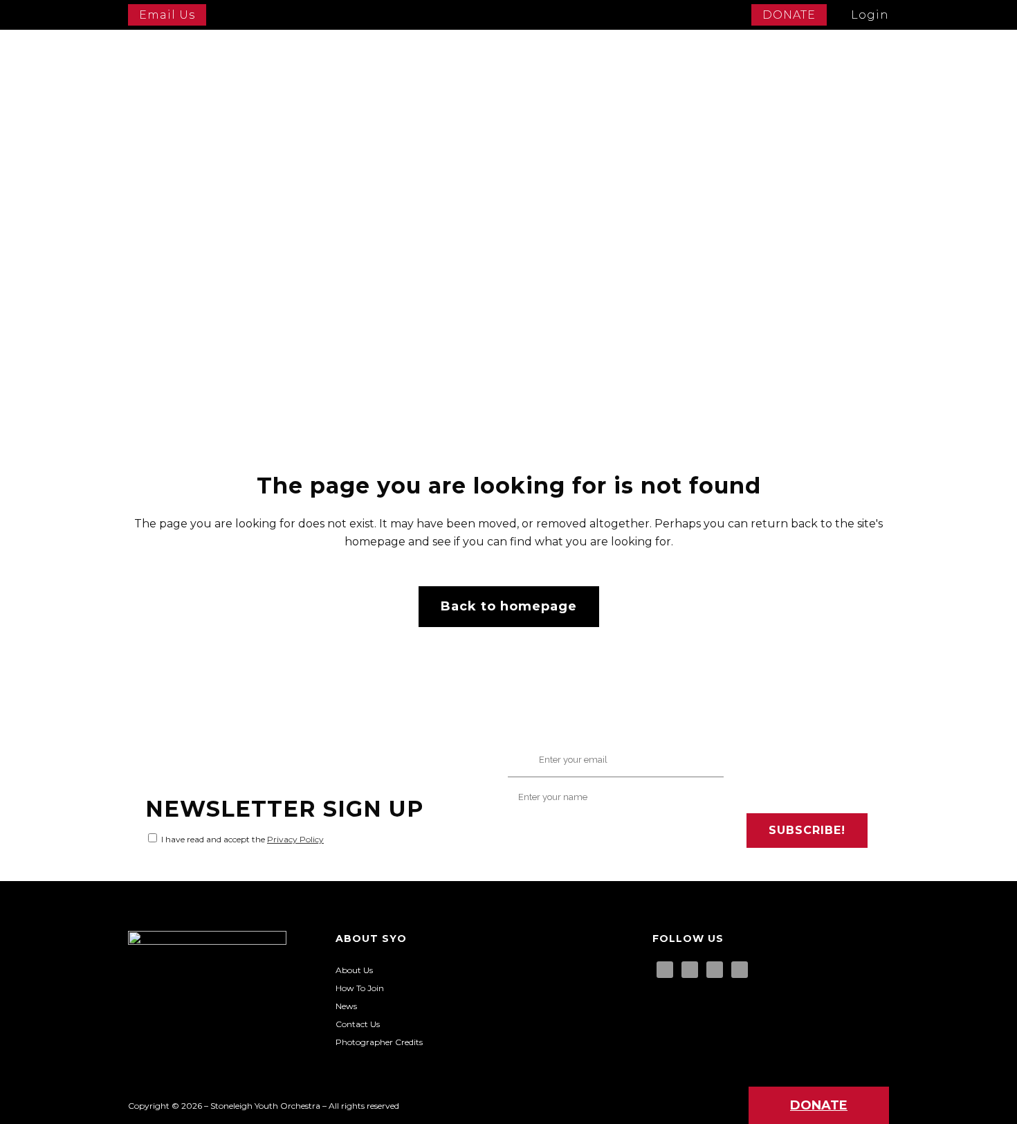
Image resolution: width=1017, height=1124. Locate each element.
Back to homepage (509, 606)
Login (870, 14)
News (346, 1006)
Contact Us (358, 1024)
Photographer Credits (379, 1042)
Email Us (167, 14)
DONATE (789, 14)
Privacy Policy (295, 839)
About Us (354, 970)
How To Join (360, 988)
